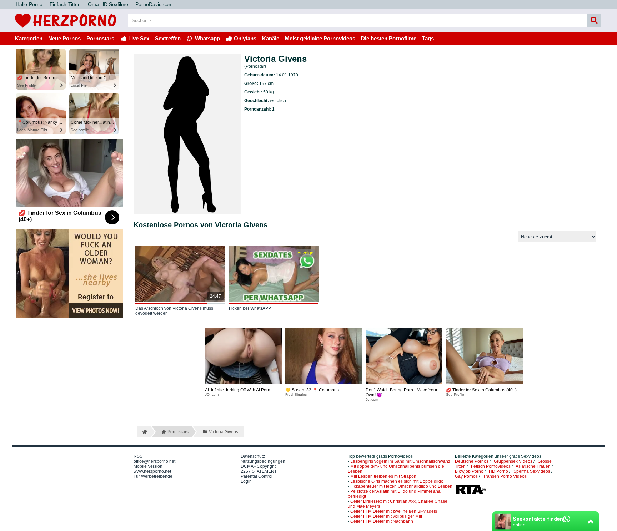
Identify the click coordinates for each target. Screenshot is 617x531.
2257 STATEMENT (259, 471)
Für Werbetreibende (153, 476)
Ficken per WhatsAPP (250, 308)
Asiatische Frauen (533, 466)
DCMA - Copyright (258, 466)
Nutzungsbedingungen (263, 461)
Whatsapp (207, 38)
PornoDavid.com (154, 4)
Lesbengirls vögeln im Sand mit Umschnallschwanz (400, 461)
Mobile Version (148, 466)
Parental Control (256, 476)
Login (246, 481)
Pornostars (100, 38)
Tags (428, 38)
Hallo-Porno (29, 4)
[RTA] (470, 493)
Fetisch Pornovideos (491, 466)
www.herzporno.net (152, 471)
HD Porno (498, 471)
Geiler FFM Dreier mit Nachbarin (381, 521)
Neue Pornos (64, 38)
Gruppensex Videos (513, 461)
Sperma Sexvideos (531, 471)
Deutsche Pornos (471, 461)
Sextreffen (168, 38)
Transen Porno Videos (505, 476)
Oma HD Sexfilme (108, 4)
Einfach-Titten (65, 4)
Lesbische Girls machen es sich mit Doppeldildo (396, 481)
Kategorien (28, 38)
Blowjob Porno (469, 471)
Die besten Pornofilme (388, 38)
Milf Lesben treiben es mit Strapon (383, 476)
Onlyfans (244, 38)
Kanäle (270, 38)
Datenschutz (253, 456)
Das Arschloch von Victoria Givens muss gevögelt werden (174, 311)
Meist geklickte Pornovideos (320, 38)
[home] (144, 431)
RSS (138, 456)
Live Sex (138, 38)
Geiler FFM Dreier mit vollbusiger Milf (386, 516)
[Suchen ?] (594, 20)
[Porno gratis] (65, 29)
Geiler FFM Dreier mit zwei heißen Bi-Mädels (393, 511)
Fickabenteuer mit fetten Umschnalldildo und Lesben (401, 486)
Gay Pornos (466, 476)
